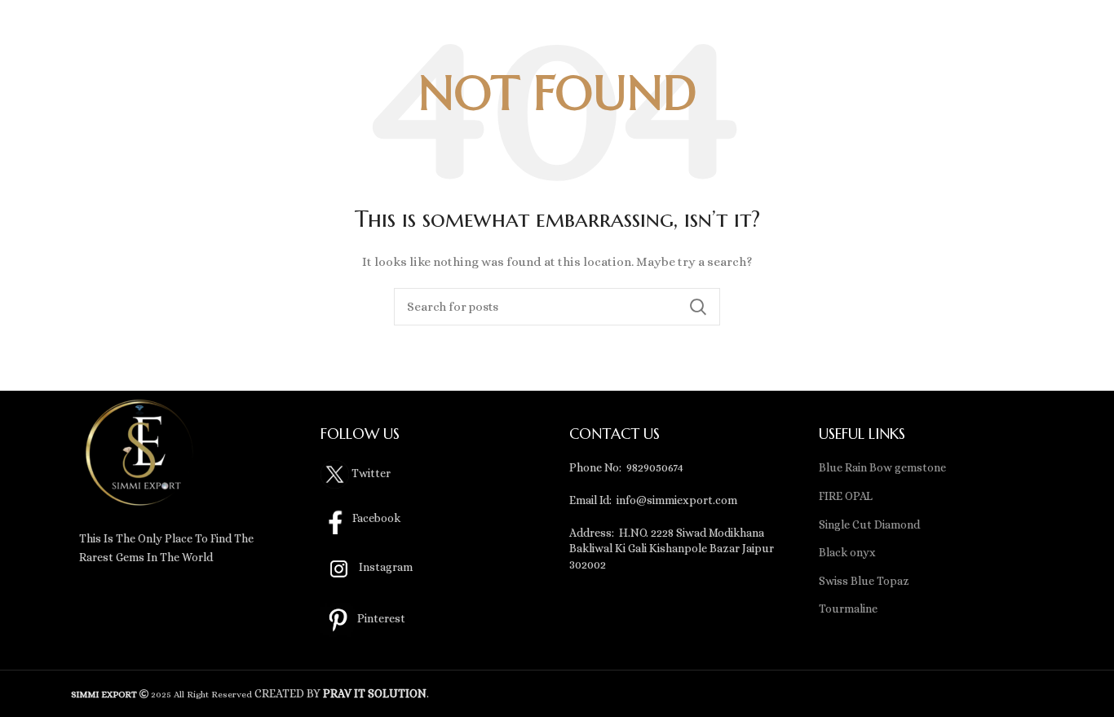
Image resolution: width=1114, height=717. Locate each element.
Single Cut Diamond (869, 524)
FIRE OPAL (846, 495)
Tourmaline (848, 608)
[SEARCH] (698, 306)
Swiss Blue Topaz (864, 580)
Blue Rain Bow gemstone (882, 467)
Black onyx (847, 552)
